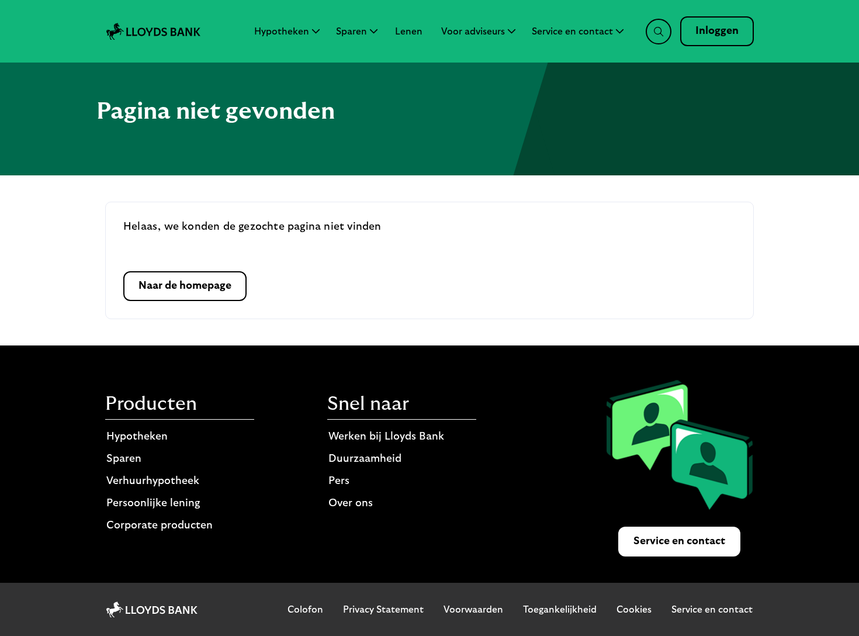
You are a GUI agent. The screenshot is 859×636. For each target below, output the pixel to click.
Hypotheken (281, 31)
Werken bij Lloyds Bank (386, 436)
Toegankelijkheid (560, 609)
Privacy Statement (383, 609)
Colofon (305, 609)
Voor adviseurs (473, 31)
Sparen (351, 31)
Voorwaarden (473, 609)
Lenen (408, 31)
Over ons (350, 503)
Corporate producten (159, 525)
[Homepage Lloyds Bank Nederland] (153, 31)
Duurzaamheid (364, 459)
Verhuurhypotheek (152, 481)
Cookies (634, 609)
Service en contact (572, 31)
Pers (338, 481)
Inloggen (717, 31)
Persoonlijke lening (153, 503)
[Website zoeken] (658, 31)
